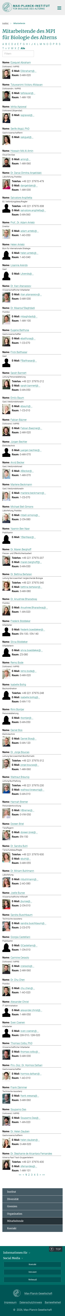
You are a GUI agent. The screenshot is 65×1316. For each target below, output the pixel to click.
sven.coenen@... (30, 1030)
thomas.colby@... (30, 1051)
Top (58, 1249)
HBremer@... (27, 810)
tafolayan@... (28, 93)
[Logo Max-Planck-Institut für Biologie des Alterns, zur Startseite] (26, 7)
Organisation (14, 1213)
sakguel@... (27, 137)
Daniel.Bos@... (29, 738)
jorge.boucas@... (30, 764)
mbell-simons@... (30, 515)
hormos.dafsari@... (31, 1073)
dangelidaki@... (29, 185)
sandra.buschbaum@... (33, 923)
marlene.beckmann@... (33, 492)
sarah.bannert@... (30, 385)
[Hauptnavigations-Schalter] (59, 8)
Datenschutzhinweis (31, 1302)
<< (20, 1174)
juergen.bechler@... (31, 450)
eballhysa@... (28, 338)
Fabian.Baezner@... (31, 428)
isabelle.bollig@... (30, 697)
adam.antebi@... (30, 230)
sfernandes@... (29, 1166)
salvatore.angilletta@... (33, 210)
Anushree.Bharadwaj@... (34, 607)
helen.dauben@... (30, 1139)
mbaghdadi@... (29, 316)
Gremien (12, 1206)
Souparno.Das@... (30, 1117)
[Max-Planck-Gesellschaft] (18, 1293)
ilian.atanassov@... (31, 294)
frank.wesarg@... (30, 1095)
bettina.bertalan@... (31, 586)
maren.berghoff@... (31, 562)
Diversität (13, 1199)
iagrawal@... (27, 115)
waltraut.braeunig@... (32, 789)
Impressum (10, 1302)
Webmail (32, 1279)
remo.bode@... (29, 671)
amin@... (25, 159)
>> (43, 1174)
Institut (11, 1191)
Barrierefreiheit (53, 1302)
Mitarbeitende (15, 1220)
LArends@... (27, 273)
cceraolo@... (27, 966)
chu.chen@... (28, 988)
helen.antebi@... (29, 252)
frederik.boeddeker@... (33, 629)
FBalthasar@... (29, 360)
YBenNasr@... (28, 537)
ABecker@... (27, 470)
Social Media (12, 1258)
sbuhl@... (26, 858)
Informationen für (15, 1252)
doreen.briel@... (29, 832)
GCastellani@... (29, 945)
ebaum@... (26, 406)
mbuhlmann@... (29, 879)
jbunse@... (26, 901)
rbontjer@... (27, 717)
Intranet (33, 1272)
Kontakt (11, 1228)
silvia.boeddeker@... (32, 650)
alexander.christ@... (31, 1010)
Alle (23, 48)
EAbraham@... (28, 70)
